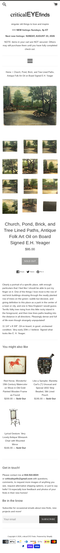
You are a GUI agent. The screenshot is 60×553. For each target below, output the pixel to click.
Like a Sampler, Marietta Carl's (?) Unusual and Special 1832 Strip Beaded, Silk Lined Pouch (45, 388)
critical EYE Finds (29, 536)
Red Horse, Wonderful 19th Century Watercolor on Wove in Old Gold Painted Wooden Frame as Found (15, 388)
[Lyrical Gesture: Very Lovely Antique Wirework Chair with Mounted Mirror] (15, 417)
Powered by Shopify (44, 536)
